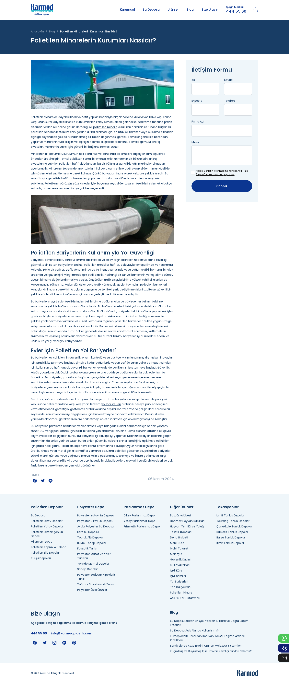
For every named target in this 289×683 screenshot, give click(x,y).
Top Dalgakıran (180, 587)
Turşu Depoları (41, 558)
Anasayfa (37, 31)
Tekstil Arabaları (180, 532)
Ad (193, 80)
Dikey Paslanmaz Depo (139, 515)
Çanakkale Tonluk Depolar (234, 526)
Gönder (221, 186)
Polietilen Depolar (47, 506)
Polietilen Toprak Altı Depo (48, 547)
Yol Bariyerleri (179, 581)
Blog (190, 9)
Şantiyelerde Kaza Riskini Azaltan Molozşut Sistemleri (205, 646)
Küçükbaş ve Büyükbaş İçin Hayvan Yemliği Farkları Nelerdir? (211, 651)
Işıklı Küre (176, 570)
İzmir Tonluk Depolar (230, 543)
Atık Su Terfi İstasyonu (185, 598)
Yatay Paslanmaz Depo (140, 521)
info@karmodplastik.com (71, 633)
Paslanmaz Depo (139, 506)
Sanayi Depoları (87, 569)
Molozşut (176, 554)
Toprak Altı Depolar (90, 537)
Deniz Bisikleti (179, 537)
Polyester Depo (90, 506)
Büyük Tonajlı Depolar (91, 543)
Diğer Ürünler (181, 506)
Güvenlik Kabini (180, 559)
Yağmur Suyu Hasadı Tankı (95, 584)
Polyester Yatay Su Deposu (95, 515)
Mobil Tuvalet (179, 548)
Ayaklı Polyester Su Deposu (95, 526)
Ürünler (173, 9)
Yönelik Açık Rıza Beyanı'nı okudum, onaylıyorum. (222, 172)
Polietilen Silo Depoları (45, 553)
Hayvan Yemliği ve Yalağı (187, 526)
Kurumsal (127, 9)
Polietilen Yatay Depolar (47, 526)
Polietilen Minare (181, 593)
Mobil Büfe (177, 543)
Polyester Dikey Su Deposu (95, 521)
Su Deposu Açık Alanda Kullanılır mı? (194, 630)
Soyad (228, 80)
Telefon (229, 101)
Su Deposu (151, 9)
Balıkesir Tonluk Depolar (232, 532)
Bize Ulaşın (210, 9)
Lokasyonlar (227, 506)
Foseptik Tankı (87, 548)
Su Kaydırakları (180, 565)
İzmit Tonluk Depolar (230, 515)
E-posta (196, 101)
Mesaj (195, 142)
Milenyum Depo (41, 542)
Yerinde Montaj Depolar (93, 564)
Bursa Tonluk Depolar (230, 537)
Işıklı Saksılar (178, 576)
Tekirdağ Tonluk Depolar (232, 521)
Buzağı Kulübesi (180, 515)
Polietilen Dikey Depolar (47, 521)
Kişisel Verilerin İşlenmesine (212, 170)
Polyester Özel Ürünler (92, 590)
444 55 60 (236, 11)
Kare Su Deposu (88, 532)
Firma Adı (197, 122)
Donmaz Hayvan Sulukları (187, 521)
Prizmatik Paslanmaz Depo (142, 526)
